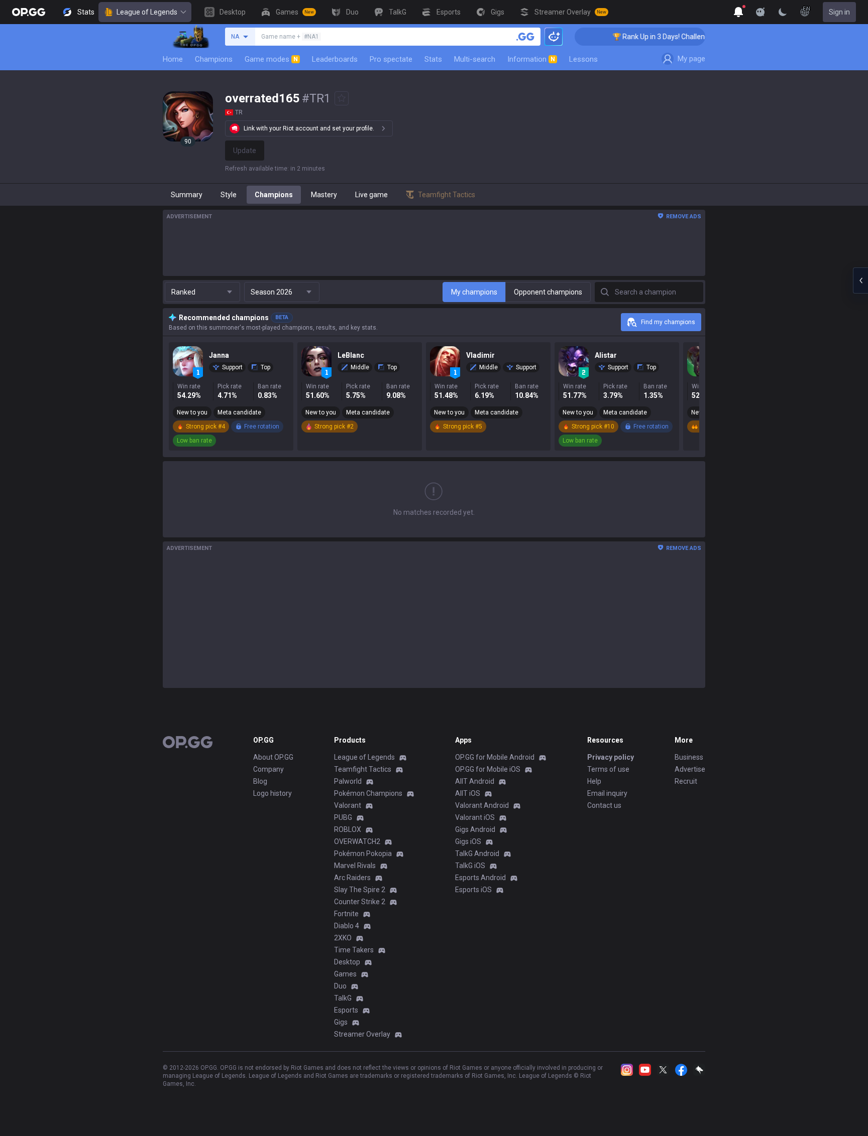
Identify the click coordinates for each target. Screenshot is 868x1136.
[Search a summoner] (525, 37)
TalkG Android (477, 853)
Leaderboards (335, 59)
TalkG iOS (470, 866)
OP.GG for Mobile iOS (487, 769)
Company (268, 769)
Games (345, 974)
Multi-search (474, 59)
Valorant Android (482, 805)
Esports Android (480, 878)
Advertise (690, 769)
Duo (340, 986)
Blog (260, 781)
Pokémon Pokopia (363, 853)
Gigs (341, 1022)
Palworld (348, 781)
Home (173, 59)
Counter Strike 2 (359, 902)
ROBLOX (347, 829)
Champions (214, 59)
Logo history (272, 793)
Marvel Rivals (355, 866)
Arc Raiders (352, 878)
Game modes (271, 59)
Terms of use (608, 769)
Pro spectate (391, 59)
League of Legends (147, 12)
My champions (474, 292)
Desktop (347, 962)
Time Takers (354, 950)
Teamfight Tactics (362, 769)
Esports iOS (473, 890)
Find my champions (668, 322)
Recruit (686, 781)
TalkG (343, 998)
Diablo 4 (346, 926)
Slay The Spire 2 (359, 890)
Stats (433, 59)
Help (594, 781)
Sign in (839, 12)
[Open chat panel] (860, 280)
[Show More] (738, 12)
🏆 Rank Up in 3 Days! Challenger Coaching (664, 37)
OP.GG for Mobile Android (494, 757)
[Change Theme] (783, 12)
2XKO (343, 938)
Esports (346, 1010)
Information (531, 59)
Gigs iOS (468, 841)
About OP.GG (273, 757)
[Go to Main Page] (28, 12)
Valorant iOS (475, 817)
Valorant (347, 805)
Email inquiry (607, 793)
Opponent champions (548, 292)
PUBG (343, 817)
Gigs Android (475, 829)
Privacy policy (610, 757)
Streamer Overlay (362, 1034)
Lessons (583, 59)
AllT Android (474, 781)
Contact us (604, 805)
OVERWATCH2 (357, 841)
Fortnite (346, 914)
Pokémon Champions (368, 793)
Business (689, 757)
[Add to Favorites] (342, 98)
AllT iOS (467, 793)
